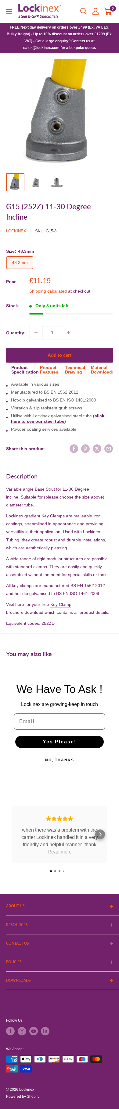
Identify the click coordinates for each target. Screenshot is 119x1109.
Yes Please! (59, 741)
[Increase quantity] (68, 332)
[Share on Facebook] (74, 448)
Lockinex (16, 231)
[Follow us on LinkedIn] (45, 1031)
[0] (108, 11)
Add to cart (59, 355)
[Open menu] (9, 11)
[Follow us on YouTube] (33, 1031)
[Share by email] (108, 448)
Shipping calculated (48, 291)
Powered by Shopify (22, 1096)
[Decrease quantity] (36, 332)
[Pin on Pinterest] (85, 448)
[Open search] (83, 11)
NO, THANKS (59, 760)
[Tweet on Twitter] (97, 448)
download (33, 612)
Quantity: (16, 332)
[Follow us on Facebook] (10, 1031)
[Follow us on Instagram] (22, 1031)
